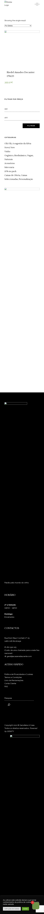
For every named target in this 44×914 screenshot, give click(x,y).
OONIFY (10, 731)
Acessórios (9, 163)
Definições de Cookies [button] (11, 909)
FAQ (6, 686)
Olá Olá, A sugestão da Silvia (17, 143)
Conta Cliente (10, 683)
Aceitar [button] (25, 909)
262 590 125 (11, 647)
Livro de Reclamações (13, 680)
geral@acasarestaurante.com (19, 656)
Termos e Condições (13, 677)
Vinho (7, 151)
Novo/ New (9, 147)
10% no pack (10, 171)
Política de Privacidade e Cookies (18, 674)
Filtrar (31, 126)
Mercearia (9, 167)
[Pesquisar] (9, 704)
